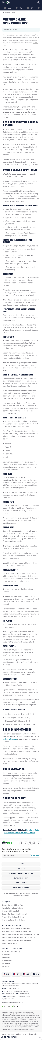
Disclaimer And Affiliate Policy (21, 873)
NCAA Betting (7, 961)
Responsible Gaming (21, 887)
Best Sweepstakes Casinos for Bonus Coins (16, 931)
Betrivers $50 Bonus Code (10, 911)
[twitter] (25, 843)
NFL (7, 974)
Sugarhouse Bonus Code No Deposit (14, 920)
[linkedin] (30, 843)
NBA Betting (6, 958)
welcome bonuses (10, 739)
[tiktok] (21, 843)
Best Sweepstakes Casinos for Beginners (16, 928)
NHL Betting (6, 967)
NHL (37, 974)
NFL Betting (6, 964)
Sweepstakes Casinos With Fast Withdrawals (17, 940)
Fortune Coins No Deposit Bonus (13, 917)
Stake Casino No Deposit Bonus (12, 908)
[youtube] (38, 843)
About (21, 864)
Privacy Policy (21, 883)
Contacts (11, 1034)
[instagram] (34, 843)
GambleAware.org (15, 1002)
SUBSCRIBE (35, 855)
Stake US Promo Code (9, 943)
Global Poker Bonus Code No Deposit (14, 914)
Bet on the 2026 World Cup (11, 952)
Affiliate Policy (21, 1034)
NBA (17, 974)
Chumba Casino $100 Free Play (12, 905)
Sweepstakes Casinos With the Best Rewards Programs (20, 934)
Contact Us (21, 868)
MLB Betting (6, 955)
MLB (27, 974)
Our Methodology (21, 878)
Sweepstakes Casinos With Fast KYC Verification (18, 937)
